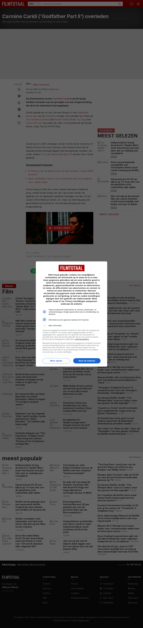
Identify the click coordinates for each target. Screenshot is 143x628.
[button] (71, 326)
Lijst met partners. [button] (82, 339)
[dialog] (71, 314)
